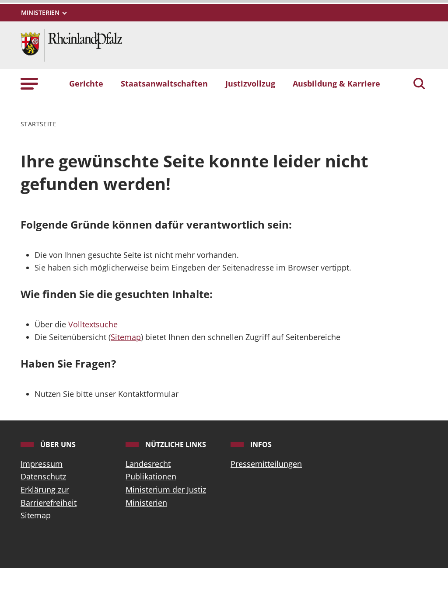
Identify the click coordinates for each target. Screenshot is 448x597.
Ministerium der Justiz (166, 489)
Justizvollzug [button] (250, 83)
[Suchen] (419, 84)
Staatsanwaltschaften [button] (164, 83)
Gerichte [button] (86, 83)
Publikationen (151, 476)
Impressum (42, 463)
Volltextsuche (93, 324)
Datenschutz (43, 476)
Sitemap (126, 337)
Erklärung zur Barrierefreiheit (49, 496)
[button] (29, 83)
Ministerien (146, 502)
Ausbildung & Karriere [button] (336, 83)
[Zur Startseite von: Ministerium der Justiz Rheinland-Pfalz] (71, 44)
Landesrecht (148, 463)
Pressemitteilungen (266, 463)
